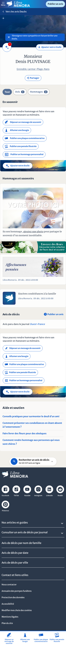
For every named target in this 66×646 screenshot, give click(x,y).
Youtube (27, 495)
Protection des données (13, 597)
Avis (19, 91)
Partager (33, 78)
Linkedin (49, 495)
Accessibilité (8, 604)
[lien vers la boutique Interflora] (33, 247)
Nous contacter (9, 584)
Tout (7, 91)
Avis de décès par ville (15, 562)
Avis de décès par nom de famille (21, 543)
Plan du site (7, 623)
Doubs (23, 11)
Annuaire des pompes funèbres (17, 591)
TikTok (16, 495)
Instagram (38, 495)
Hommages (38, 91)
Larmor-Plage (35, 69)
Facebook (5, 495)
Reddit (60, 495)
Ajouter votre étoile (50, 47)
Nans (47, 69)
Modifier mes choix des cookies (17, 610)
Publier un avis (55, 4)
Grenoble (22, 69)
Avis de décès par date (15, 552)
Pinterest (5, 511)
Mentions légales (10, 616)
